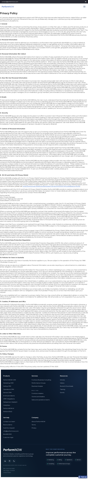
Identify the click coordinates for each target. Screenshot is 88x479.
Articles (62, 380)
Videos (62, 383)
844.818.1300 (7, 434)
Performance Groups (38, 383)
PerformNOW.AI (8, 408)
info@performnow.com (11, 431)
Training (62, 389)
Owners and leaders (38, 396)
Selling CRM (7, 386)
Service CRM (7, 392)
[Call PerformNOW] (14, 461)
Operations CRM (8, 389)
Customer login (8, 437)
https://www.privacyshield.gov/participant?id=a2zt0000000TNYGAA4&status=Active (51, 186)
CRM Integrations (9, 399)
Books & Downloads (66, 386)
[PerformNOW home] (8, 6)
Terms (34, 425)
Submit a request (9, 428)
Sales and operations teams (41, 400)
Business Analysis (37, 386)
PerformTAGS (7, 411)
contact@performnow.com (10, 1)
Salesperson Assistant (10, 402)
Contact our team (9, 421)
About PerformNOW (38, 421)
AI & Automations (9, 396)
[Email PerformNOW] (9, 461)
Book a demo (7, 425)
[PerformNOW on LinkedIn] (5, 461)
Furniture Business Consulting (41, 380)
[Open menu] (84, 7)
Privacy (34, 428)
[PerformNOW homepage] (12, 449)
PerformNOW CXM (9, 380)
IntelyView (6, 405)
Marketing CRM (8, 383)
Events (62, 392)
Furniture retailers (37, 393)
